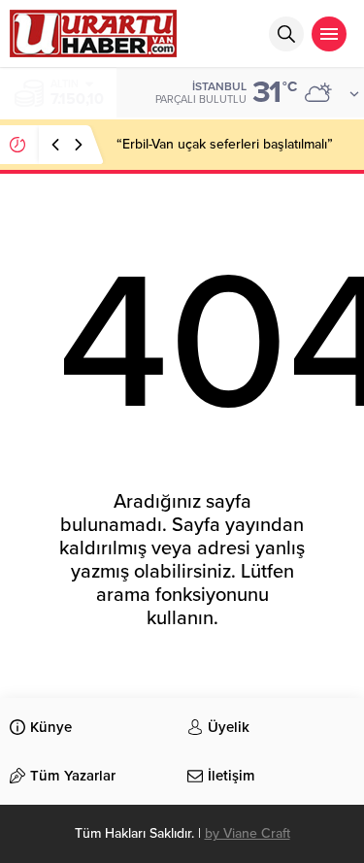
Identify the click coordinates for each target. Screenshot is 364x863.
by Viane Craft (247, 833)
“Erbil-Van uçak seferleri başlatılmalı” (224, 144)
